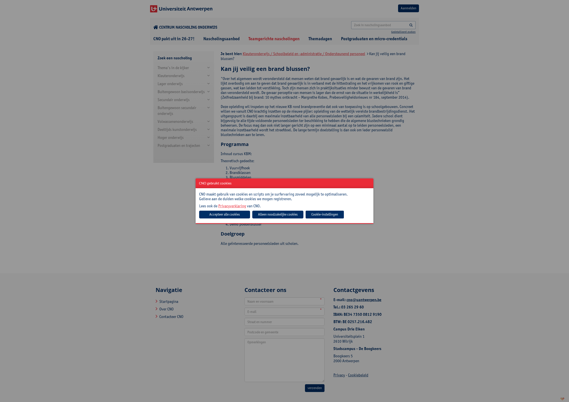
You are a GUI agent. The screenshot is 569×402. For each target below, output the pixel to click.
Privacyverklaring (232, 206)
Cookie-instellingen (324, 214)
